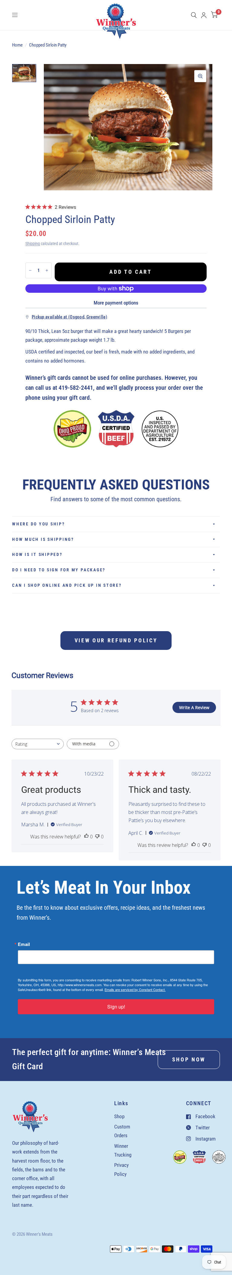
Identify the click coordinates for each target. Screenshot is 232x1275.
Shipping (32, 243)
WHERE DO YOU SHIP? (38, 523)
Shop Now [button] (188, 1059)
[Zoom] (200, 76)
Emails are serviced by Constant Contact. (135, 989)
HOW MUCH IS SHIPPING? (43, 539)
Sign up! (116, 1006)
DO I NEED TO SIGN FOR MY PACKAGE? (58, 569)
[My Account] (204, 15)
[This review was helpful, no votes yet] (86, 837)
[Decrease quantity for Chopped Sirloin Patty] (30, 270)
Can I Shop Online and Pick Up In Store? (67, 585)
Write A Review (194, 707)
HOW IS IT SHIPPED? (37, 554)
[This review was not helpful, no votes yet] (97, 837)
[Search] (194, 15)
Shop (119, 1116)
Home (17, 45)
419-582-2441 (76, 387)
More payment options (116, 303)
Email (24, 944)
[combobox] (37, 744)
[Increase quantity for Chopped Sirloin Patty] (46, 270)
